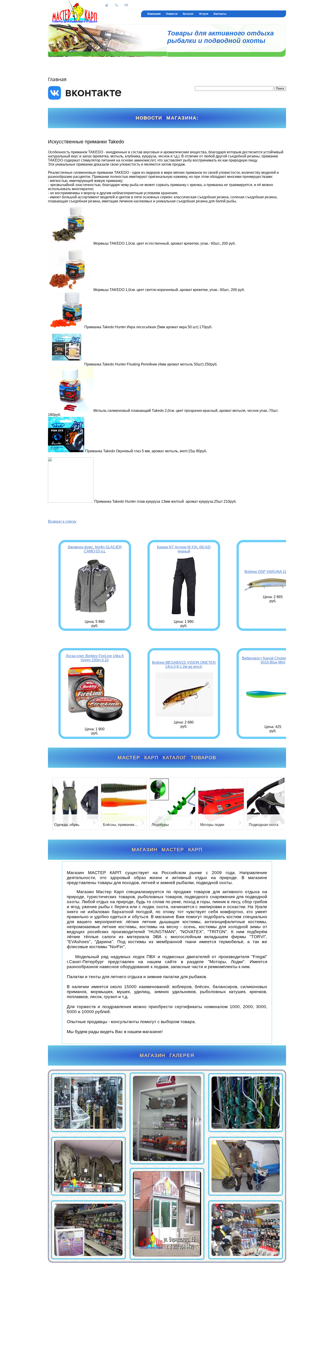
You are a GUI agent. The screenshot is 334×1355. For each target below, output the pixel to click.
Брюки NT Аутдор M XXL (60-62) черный (184, 549)
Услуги (203, 13)
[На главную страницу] (106, 5)
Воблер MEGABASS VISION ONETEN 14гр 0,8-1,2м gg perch (184, 665)
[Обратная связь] (126, 5)
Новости (171, 13)
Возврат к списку (62, 521)
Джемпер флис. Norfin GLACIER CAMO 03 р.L (95, 549)
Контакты (220, 13)
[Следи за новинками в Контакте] (85, 98)
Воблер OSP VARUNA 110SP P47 (272, 572)
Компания (154, 13)
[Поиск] (116, 5)
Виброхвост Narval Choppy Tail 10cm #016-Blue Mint (273, 660)
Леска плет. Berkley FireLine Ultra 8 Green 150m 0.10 (95, 658)
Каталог (188, 13)
